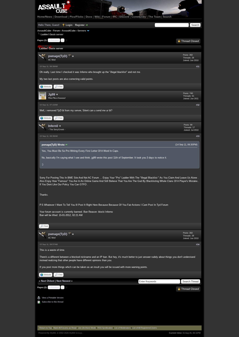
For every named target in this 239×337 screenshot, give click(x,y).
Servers (81, 30)
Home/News (44, 16)
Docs (89, 16)
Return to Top (45, 328)
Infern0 (53, 126)
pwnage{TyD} (58, 56)
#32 (197, 105)
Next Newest (63, 280)
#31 (197, 66)
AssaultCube (69, 30)
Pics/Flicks (76, 16)
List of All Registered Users (144, 328)
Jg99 (51, 94)
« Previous (54, 40)
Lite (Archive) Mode (87, 328)
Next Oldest (47, 280)
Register (80, 25)
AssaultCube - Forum (48, 30)
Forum (106, 16)
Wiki (97, 16)
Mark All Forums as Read (64, 328)
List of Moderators (122, 328)
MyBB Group (75, 333)
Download (61, 16)
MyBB (53, 333)
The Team (154, 16)
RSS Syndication (105, 328)
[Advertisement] (119, 315)
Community (138, 16)
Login (69, 25)
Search (167, 16)
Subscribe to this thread (52, 302)
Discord (124, 16)
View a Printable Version (52, 298)
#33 (197, 136)
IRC (115, 16)
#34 (197, 244)
